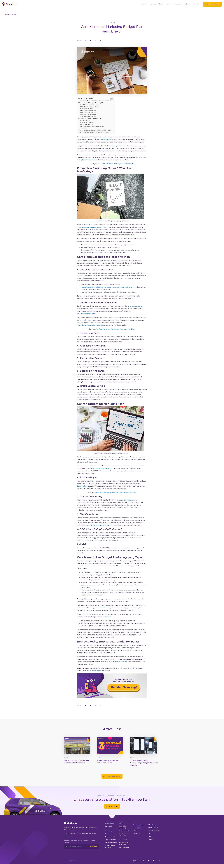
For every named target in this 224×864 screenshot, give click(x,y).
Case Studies (137, 828)
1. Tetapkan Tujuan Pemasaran (90, 105)
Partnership (136, 833)
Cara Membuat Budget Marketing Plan (91, 103)
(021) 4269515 (70, 833)
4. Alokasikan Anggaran (89, 110)
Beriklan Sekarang (212, 4)
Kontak (196, 4)
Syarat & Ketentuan (153, 830)
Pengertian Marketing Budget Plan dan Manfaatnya (96, 100)
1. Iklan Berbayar (86, 120)
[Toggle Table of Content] (111, 98)
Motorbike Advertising (108, 830)
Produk (143, 4)
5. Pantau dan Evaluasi (88, 112)
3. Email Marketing (87, 124)
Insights (187, 4)
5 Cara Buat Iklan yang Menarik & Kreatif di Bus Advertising (115, 492)
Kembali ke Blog (11, 14)
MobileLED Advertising (122, 827)
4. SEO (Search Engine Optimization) (93, 126)
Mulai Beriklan (112, 806)
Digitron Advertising (125, 831)
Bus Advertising (110, 834)
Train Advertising (110, 836)
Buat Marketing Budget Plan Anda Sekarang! (94, 132)
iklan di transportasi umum (86, 313)
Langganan (94, 846)
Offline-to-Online (124, 847)
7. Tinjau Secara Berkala (89, 116)
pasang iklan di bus (122, 661)
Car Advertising (109, 826)
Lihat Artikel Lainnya (112, 776)
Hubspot (106, 617)
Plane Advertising (110, 839)
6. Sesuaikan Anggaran (89, 114)
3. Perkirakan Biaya (87, 108)
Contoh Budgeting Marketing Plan (90, 118)
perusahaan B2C (99, 608)
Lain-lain (84, 128)
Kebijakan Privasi (153, 828)
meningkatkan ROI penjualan (87, 160)
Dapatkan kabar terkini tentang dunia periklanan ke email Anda (79, 841)
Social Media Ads (83, 486)
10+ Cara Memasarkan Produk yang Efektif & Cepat (115, 164)
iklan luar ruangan (94, 670)
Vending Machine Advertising (124, 834)
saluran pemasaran (136, 306)
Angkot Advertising (111, 842)
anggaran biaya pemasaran (92, 227)
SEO (100, 535)
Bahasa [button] (135, 860)
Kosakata (150, 839)
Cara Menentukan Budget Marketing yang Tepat (95, 130)
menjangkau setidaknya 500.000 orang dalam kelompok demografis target (106, 287)
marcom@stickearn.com (89, 833)
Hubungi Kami (152, 825)
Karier (149, 836)
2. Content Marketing (88, 122)
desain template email (98, 525)
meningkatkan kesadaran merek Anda (90, 325)
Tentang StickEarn (157, 4)
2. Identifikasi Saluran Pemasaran (91, 106)
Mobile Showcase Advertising (110, 846)
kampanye (102, 468)
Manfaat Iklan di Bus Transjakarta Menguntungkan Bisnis (115, 329)
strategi (111, 146)
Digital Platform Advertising (124, 843)
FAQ (149, 833)
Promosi (177, 4)
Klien (168, 4)
